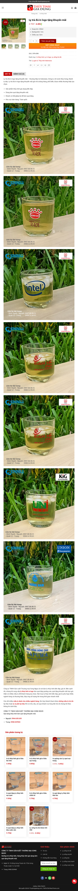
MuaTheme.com (54, 888)
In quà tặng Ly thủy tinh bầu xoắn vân (14, 829)
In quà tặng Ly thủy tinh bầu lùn (61, 794)
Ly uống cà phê (67, 854)
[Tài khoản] (72, 7)
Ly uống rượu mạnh (68, 861)
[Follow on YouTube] (53, 878)
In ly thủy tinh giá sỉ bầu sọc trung (38, 760)
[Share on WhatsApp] (30, 65)
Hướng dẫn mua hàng (49, 858)
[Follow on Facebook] (42, 878)
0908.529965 (15, 722)
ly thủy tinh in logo (27, 691)
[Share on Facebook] (34, 65)
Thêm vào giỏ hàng (47, 41)
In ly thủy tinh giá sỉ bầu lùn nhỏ (14, 760)
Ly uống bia (65, 858)
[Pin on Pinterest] (45, 65)
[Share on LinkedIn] (49, 65)
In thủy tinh (43, 13)
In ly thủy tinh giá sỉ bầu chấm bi (38, 794)
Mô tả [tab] (7, 74)
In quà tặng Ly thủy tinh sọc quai (14, 794)
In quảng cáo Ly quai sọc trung (62, 760)
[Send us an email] (46, 878)
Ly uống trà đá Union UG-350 (38, 829)
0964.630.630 (17, 718)
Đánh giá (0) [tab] (19, 74)
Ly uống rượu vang (68, 865)
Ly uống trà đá (56, 57)
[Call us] (49, 878)
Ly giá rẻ (35, 61)
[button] (3, 7)
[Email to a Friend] (41, 65)
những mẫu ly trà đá (66, 701)
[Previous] (4, 30)
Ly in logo (48, 57)
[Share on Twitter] (38, 65)
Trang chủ (34, 13)
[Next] (23, 30)
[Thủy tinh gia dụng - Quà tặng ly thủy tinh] (39, 7)
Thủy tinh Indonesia (45, 61)
